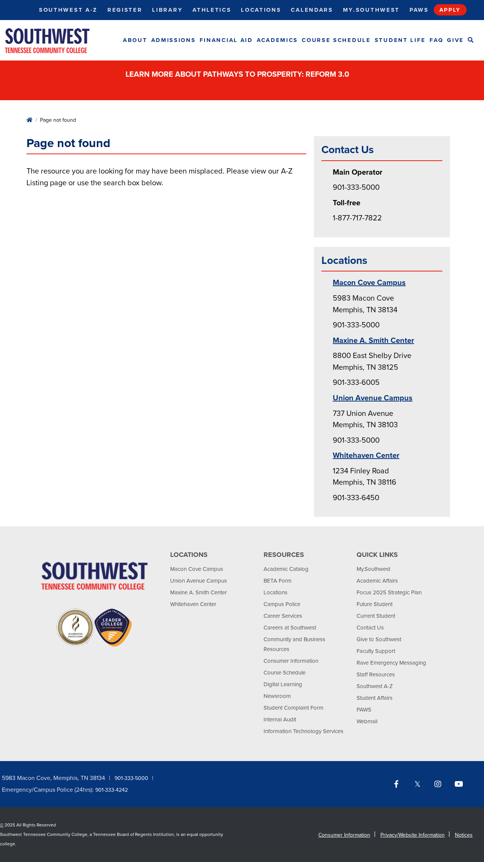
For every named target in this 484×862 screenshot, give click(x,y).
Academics (277, 40)
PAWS (364, 709)
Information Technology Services (303, 731)
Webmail (367, 721)
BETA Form (278, 580)
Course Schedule (336, 40)
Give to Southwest (379, 639)
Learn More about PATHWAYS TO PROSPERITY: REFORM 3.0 (238, 74)
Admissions (173, 40)
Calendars (312, 9)
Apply (450, 9)
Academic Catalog (286, 569)
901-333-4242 (111, 790)
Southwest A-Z (68, 9)
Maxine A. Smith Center (373, 340)
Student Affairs (374, 698)
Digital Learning (283, 684)
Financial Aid (226, 40)
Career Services (283, 615)
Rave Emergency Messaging (391, 662)
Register (125, 9)
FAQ (436, 40)
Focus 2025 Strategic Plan (389, 592)
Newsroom (277, 696)
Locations (261, 9)
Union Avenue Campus (373, 398)
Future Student (374, 604)
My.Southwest (371, 9)
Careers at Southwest (290, 627)
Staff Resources (376, 674)
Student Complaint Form (293, 707)
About (135, 40)
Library (167, 9)
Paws (419, 9)
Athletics (211, 9)
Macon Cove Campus (369, 282)
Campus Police (282, 604)
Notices (464, 835)
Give (455, 40)
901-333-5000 (131, 778)
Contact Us (370, 627)
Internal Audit (280, 719)
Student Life (400, 40)
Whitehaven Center (366, 455)
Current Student (376, 615)
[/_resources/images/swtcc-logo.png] (53, 40)
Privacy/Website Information (412, 835)
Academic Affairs (377, 580)
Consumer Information (291, 660)
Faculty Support (376, 651)
